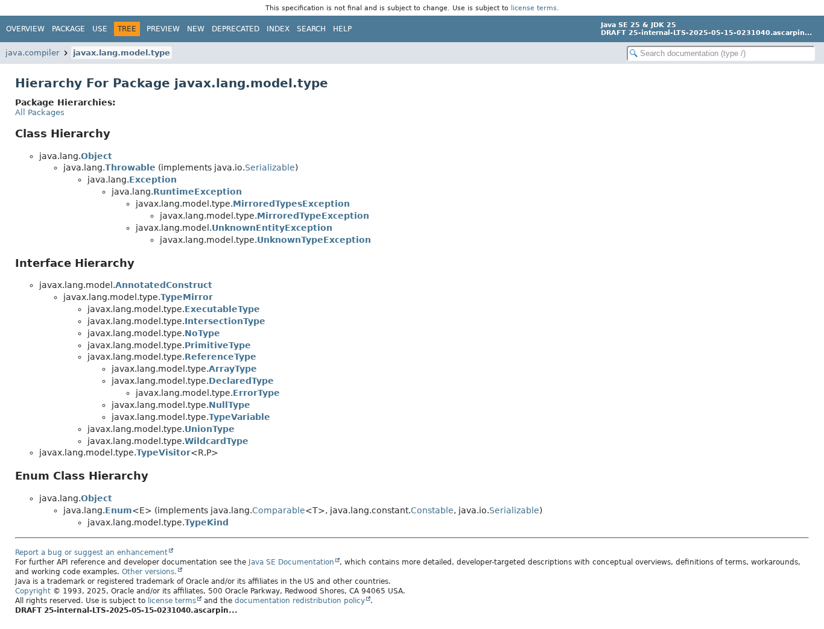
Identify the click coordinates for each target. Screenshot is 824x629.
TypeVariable (239, 417)
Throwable (130, 167)
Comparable (278, 510)
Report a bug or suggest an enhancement (91, 552)
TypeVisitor (163, 452)
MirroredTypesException (291, 203)
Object (96, 156)
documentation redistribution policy (300, 600)
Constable (432, 510)
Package (68, 29)
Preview (163, 29)
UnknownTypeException (314, 240)
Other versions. (149, 572)
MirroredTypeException (313, 216)
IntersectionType (225, 321)
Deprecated (235, 29)
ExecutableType (222, 309)
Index (278, 29)
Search (311, 29)
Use (99, 29)
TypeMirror (186, 297)
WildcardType (217, 441)
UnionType (210, 429)
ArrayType (233, 369)
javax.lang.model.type (121, 52)
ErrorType (256, 393)
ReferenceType (220, 356)
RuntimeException (197, 191)
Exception (153, 179)
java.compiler (32, 52)
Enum (118, 510)
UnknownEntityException (272, 228)
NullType (229, 405)
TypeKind (207, 522)
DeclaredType (241, 381)
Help (342, 29)
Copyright (33, 591)
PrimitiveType (218, 345)
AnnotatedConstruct (163, 285)
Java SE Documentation (291, 562)
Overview (25, 29)
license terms (534, 8)
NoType (202, 333)
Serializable (270, 167)
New (195, 29)
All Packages (40, 112)
